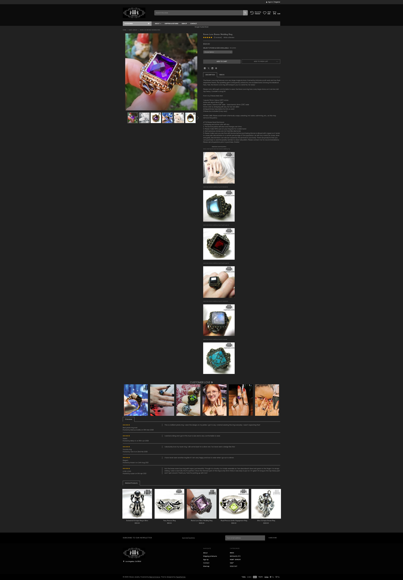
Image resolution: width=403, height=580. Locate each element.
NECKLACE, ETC (235, 556)
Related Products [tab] (131, 483)
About (157, 24)
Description (210, 75)
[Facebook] (204, 68)
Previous (125, 118)
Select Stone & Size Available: (219, 48)
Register (277, 2)
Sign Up (184, 24)
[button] (261, 61)
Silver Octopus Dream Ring (266, 520)
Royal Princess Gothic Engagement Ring (234, 520)
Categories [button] (128, 24)
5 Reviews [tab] (128, 419)
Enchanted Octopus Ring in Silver (137, 520)
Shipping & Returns (171, 24)
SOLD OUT (233, 566)
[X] (208, 68)
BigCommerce (154, 577)
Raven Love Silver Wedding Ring (201, 520)
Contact (193, 24)
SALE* (232, 563)
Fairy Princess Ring (169, 520)
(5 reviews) (218, 37)
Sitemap (206, 566)
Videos (221, 75)
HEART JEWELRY (235, 559)
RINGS (232, 553)
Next (198, 118)
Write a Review (229, 37)
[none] (161, 71)
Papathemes (180, 577)
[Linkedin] (212, 68)
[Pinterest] (216, 68)
